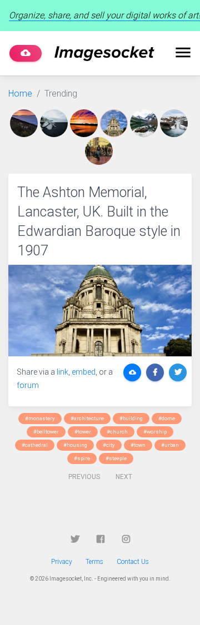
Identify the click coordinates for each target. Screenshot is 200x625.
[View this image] (25, 123)
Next (124, 477)
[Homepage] (104, 53)
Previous (84, 477)
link (62, 371)
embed (84, 371)
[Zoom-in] (100, 310)
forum (28, 385)
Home (20, 93)
